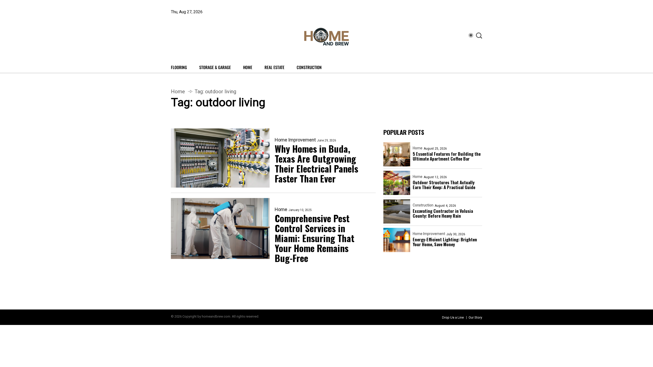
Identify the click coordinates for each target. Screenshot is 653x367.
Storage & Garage (215, 67)
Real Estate (274, 67)
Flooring (179, 67)
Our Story (475, 317)
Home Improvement (295, 139)
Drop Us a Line (453, 317)
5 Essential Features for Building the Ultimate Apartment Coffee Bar (447, 156)
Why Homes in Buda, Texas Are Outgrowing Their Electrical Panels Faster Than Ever (316, 163)
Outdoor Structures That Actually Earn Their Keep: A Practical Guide (444, 185)
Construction (309, 67)
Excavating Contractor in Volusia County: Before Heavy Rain (443, 213)
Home (247, 67)
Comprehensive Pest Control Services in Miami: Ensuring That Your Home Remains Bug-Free (314, 238)
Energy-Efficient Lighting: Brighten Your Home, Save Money (445, 242)
